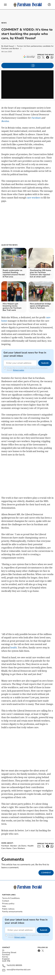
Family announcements (12, 911)
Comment (46, 872)
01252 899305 (16, 965)
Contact (5, 901)
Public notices (8, 909)
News (4, 23)
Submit (44, 363)
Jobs (4, 906)
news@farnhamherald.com (19, 970)
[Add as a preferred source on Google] (29, 57)
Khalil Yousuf (9, 46)
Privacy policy (8, 903)
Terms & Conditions (11, 898)
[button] (5, 4)
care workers (33, 197)
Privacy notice (18, 370)
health (13, 647)
